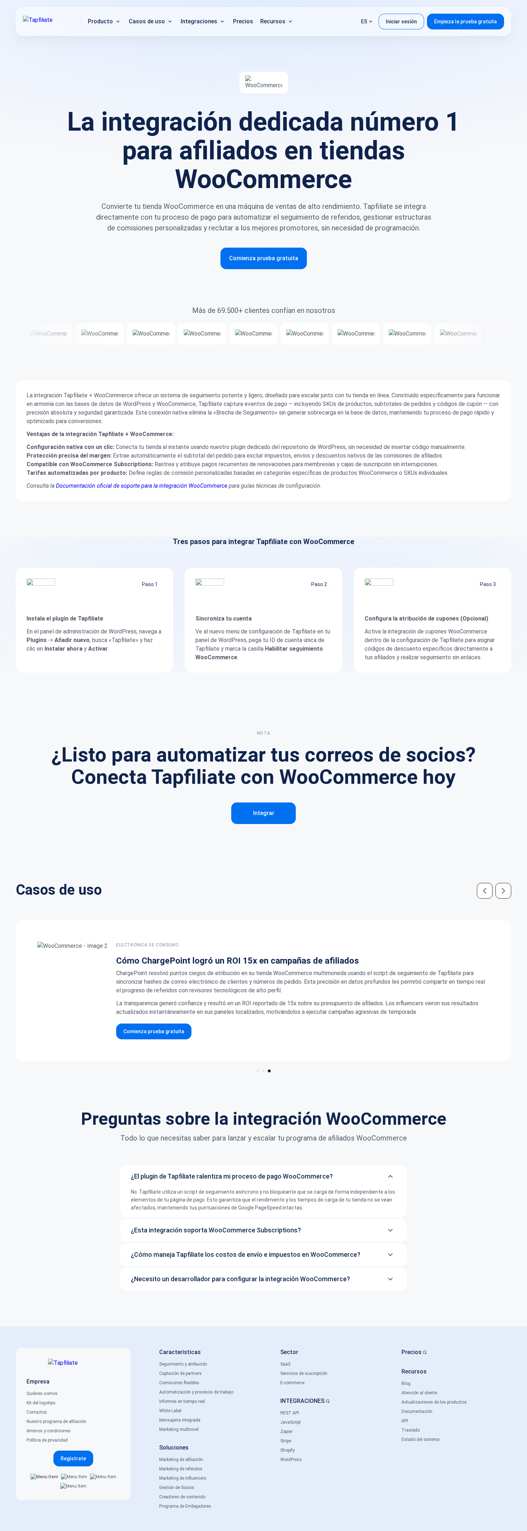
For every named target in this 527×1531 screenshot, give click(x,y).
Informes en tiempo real (182, 1401)
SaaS (285, 1364)
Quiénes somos (42, 1393)
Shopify (287, 1450)
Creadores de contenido (182, 1496)
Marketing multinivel (179, 1429)
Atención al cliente (419, 1392)
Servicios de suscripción (303, 1373)
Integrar (263, 813)
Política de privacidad (47, 1440)
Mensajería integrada (179, 1420)
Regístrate (73, 1458)
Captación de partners (180, 1373)
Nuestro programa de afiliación (56, 1421)
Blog (406, 1383)
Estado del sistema (421, 1439)
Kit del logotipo (41, 1402)
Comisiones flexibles (179, 1382)
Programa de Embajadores (185, 1506)
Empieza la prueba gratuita (465, 21)
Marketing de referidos (181, 1468)
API (405, 1420)
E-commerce (292, 1382)
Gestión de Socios (176, 1487)
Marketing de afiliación (181, 1459)
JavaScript (290, 1422)
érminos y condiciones (49, 1430)
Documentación (417, 1411)
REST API (289, 1412)
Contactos (37, 1412)
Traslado (411, 1430)
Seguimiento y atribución (183, 1364)
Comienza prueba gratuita (263, 258)
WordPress (291, 1459)
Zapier (286, 1431)
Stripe (285, 1440)
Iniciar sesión (401, 21)
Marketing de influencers (182, 1478)
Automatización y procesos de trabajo (196, 1392)
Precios (412, 1352)
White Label (170, 1410)
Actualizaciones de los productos (434, 1402)
